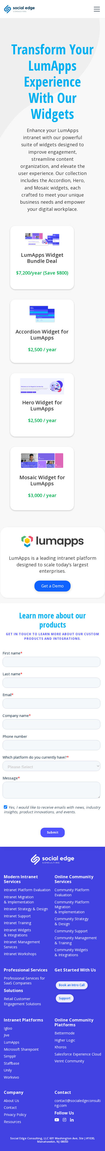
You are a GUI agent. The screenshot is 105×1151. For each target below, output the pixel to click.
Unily (8, 1070)
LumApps (11, 1042)
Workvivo (11, 1077)
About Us (11, 1100)
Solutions (13, 990)
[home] (19, 9)
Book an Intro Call (72, 985)
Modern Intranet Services (21, 879)
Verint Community (69, 1061)
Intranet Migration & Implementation (19, 899)
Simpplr (10, 1056)
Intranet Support (17, 916)
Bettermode (65, 1033)
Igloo (8, 1028)
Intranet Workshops (20, 953)
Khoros (61, 1047)
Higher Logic (65, 1040)
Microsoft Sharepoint (21, 1049)
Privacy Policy (15, 1114)
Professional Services (25, 970)
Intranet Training (17, 922)
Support (65, 998)
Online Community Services (74, 879)
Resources (12, 1121)
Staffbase (11, 1063)
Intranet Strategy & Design (26, 908)
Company (13, 1092)
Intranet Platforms (23, 1020)
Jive (6, 1035)
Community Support (71, 931)
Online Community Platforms (74, 1022)
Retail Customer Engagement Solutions (22, 1001)
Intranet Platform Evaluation (27, 889)
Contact (10, 1107)
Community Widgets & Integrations (71, 952)
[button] (96, 9)
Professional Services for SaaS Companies (24, 981)
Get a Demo (52, 586)
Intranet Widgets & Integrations (17, 932)
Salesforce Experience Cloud (78, 1054)
